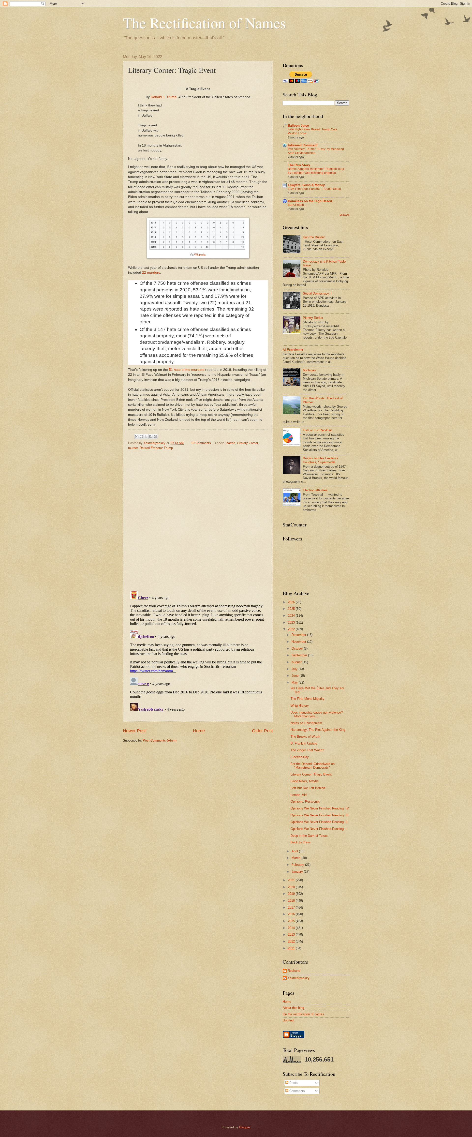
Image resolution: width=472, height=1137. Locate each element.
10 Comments (201, 443)
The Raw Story (299, 165)
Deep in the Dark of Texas (309, 836)
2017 (292, 907)
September (300, 655)
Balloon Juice (298, 125)
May (295, 682)
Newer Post (134, 730)
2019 (292, 894)
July (295, 669)
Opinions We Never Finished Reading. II (319, 822)
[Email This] (136, 436)
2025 (292, 609)
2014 (292, 928)
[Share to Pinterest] (155, 436)
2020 (292, 887)
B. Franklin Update (304, 743)
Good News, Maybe (305, 781)
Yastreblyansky (299, 978)
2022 (292, 629)
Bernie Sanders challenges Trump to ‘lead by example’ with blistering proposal (316, 171)
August (297, 662)
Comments (296, 1091)
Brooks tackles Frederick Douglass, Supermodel (321, 460)
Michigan (309, 370)
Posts (293, 1083)
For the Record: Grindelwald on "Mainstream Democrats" (313, 765)
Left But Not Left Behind (308, 788)
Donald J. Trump (164, 97)
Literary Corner (247, 443)
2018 (292, 900)
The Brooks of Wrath (305, 736)
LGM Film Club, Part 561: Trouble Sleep (314, 189)
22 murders (151, 272)
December (299, 635)
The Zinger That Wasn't (307, 750)
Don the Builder (314, 237)
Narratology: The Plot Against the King (318, 730)
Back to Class (301, 842)
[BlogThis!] (141, 436)
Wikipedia (200, 254)
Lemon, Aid (299, 795)
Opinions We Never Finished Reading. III (320, 815)
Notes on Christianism (306, 723)
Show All (344, 214)
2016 (292, 914)
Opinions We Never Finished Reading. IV (320, 808)
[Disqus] (198, 519)
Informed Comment (302, 145)
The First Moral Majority (307, 699)
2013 (292, 934)
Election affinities (315, 490)
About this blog (293, 1008)
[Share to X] (146, 436)
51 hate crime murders (186, 370)
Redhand (294, 970)
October (298, 648)
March (296, 858)
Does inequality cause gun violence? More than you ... (317, 714)
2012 (292, 941)
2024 (292, 615)
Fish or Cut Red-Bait (317, 430)
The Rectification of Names (204, 22)
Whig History (300, 705)
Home (199, 730)
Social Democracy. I (317, 293)
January (298, 871)
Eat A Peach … (298, 205)
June (295, 675)
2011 (292, 948)
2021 (292, 880)
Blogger (244, 1127)
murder (133, 448)
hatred (230, 443)
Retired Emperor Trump (156, 448)
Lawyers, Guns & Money (306, 185)
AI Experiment (293, 350)
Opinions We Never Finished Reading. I (319, 829)
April (295, 851)
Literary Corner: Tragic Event (311, 774)
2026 (292, 602)
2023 (292, 622)
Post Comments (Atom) (160, 740)
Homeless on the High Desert (310, 201)
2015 (292, 921)
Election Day (300, 757)
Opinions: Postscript (305, 801)
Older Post (262, 730)
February (298, 865)
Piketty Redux (313, 318)
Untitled (288, 1020)
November (299, 641)
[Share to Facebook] (150, 436)
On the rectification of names (303, 1014)
